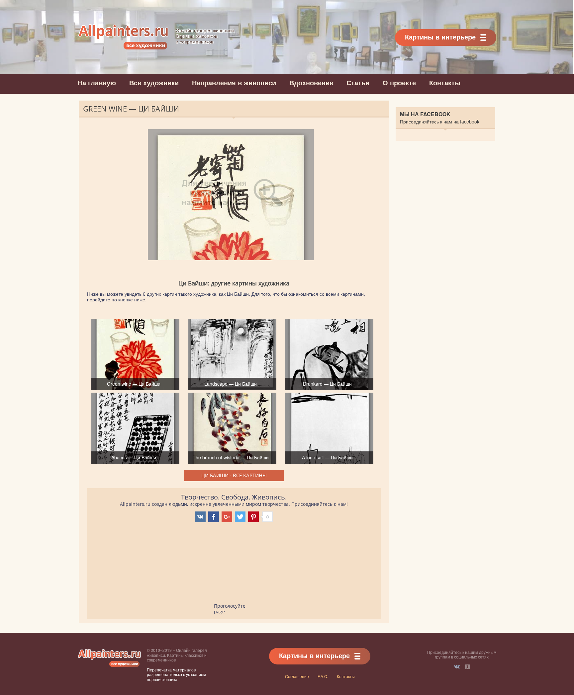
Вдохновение (311, 82)
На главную (97, 82)
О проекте (399, 82)
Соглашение (297, 676)
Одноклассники (467, 666)
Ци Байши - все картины (234, 475)
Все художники (154, 82)
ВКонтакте (457, 666)
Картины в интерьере (440, 36)
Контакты (444, 82)
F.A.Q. (323, 676)
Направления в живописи (234, 82)
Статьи (357, 82)
